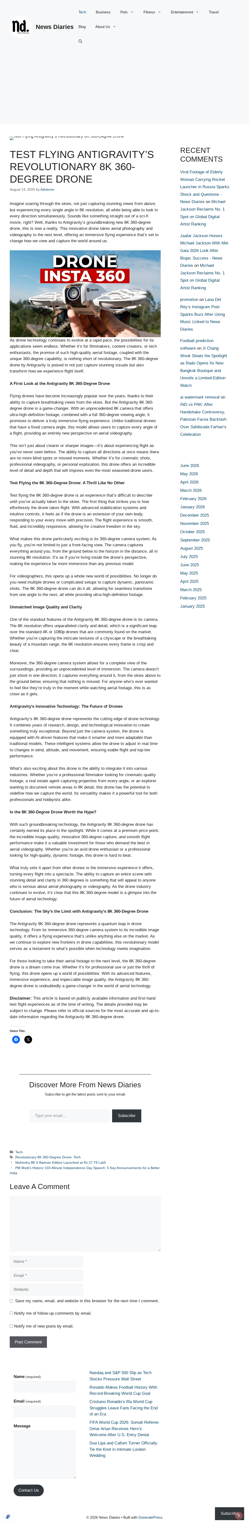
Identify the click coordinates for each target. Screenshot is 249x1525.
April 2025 (189, 581)
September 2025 (195, 540)
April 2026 (189, 482)
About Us (102, 27)
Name (27, 1376)
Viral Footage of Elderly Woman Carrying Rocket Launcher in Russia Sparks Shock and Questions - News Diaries (204, 187)
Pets (124, 12)
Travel (214, 12)
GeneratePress (150, 1517)
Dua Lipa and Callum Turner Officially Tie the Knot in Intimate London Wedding (123, 1449)
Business (103, 12)
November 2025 (194, 523)
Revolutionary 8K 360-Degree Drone (43, 1157)
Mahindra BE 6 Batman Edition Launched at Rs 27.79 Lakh (60, 1162)
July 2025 (189, 556)
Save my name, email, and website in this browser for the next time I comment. (87, 1301)
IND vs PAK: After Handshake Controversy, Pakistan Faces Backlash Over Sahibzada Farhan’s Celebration (203, 419)
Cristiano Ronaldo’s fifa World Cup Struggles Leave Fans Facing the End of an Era (123, 1407)
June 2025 (189, 565)
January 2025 (192, 606)
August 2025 (191, 548)
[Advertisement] (124, 90)
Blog (82, 27)
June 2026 (189, 465)
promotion (189, 299)
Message (22, 1426)
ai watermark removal (200, 397)
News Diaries (55, 26)
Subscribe (126, 1116)
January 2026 (192, 507)
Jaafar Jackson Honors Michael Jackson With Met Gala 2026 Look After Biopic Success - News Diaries (204, 250)
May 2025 (189, 573)
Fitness (149, 12)
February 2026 (193, 498)
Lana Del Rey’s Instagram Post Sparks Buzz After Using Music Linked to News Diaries (202, 314)
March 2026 (191, 490)
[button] (80, 41)
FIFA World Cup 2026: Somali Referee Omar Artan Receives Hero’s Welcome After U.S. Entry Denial (124, 1428)
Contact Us (28, 1490)
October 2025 (192, 532)
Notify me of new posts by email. (44, 1326)
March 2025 (191, 589)
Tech (82, 12)
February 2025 (193, 598)
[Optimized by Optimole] (8, 1516)
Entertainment (182, 12)
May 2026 (189, 474)
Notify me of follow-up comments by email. (53, 1313)
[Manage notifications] (239, 1515)
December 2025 (194, 515)
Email (27, 1401)
